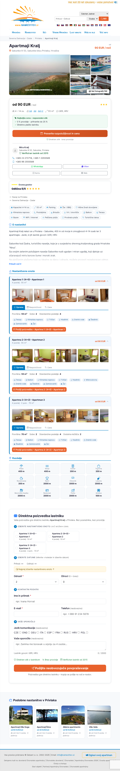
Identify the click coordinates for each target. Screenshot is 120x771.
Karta (37, 173)
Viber (86, 166)
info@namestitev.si (65, 755)
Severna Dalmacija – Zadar (20, 38)
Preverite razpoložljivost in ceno (62, 133)
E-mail (18, 608)
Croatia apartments (107, 760)
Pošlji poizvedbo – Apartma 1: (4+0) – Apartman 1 (40, 329)
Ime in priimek (22, 595)
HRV (75, 632)
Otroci (69, 576)
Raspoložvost (35, 307)
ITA (42, 632)
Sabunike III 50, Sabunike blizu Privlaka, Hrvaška (35, 50)
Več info (104, 32)
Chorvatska (69, 760)
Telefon (71, 608)
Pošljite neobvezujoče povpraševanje (61, 668)
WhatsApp (38, 166)
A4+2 (40, 111)
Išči (105, 18)
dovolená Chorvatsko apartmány (32, 760)
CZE (16, 632)
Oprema (19, 307)
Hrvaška (16, 32)
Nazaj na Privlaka (19, 197)
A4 (30, 111)
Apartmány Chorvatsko (59, 767)
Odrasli (19, 576)
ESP (49, 632)
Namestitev (30, 32)
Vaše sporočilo (28, 638)
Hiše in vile (89, 32)
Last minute (75, 32)
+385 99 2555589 (25, 161)
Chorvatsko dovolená (54, 760)
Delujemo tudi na (11, 760)
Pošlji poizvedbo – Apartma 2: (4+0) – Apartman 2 (40, 389)
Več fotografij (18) (99, 91)
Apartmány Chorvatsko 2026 (86, 760)
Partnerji (46, 767)
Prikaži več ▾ (15, 264)
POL (83, 632)
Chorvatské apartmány (79, 767)
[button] (60, 187)
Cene (49, 307)
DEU (34, 632)
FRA (58, 632)
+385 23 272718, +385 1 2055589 (33, 158)
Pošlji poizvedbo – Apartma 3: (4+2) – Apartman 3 (40, 449)
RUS (66, 632)
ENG (25, 632)
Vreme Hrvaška (60, 32)
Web (85, 173)
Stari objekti (37, 767)
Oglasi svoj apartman (100, 755)
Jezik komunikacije (31, 627)
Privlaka (38, 38)
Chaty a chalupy (60, 764)
